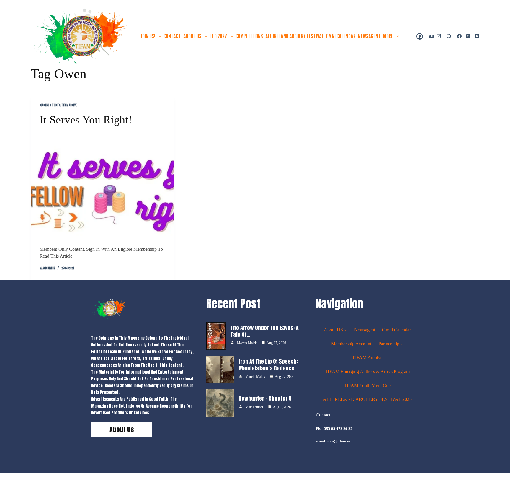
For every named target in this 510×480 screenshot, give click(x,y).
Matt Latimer (254, 407)
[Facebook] (459, 36)
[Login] (419, 36)
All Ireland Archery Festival (294, 36)
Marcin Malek (247, 343)
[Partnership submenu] (402, 343)
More (388, 36)
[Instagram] (468, 36)
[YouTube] (477, 36)
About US (192, 36)
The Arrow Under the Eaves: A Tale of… (265, 331)
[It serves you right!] (102, 186)
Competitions (249, 36)
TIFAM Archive (69, 105)
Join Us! (148, 36)
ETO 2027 (218, 36)
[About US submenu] (345, 329)
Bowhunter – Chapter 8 (265, 398)
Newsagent (369, 36)
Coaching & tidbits (50, 105)
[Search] (449, 36)
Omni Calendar (341, 36)
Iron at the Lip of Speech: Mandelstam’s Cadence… (268, 364)
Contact (172, 36)
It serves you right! (86, 119)
